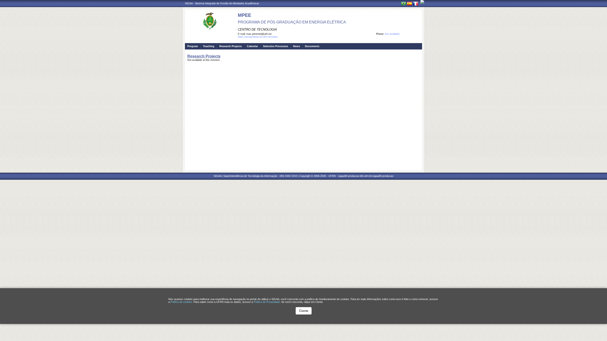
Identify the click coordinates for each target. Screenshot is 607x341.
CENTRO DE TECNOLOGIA (257, 29)
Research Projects (230, 46)
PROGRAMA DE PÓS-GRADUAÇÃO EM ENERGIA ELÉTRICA (292, 22)
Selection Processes (275, 46)
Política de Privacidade (267, 302)
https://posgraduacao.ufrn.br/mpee (258, 36)
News (296, 46)
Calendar (252, 46)
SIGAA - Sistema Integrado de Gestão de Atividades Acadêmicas (222, 3)
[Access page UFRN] (422, 2)
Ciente (303, 311)
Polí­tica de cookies (181, 302)
